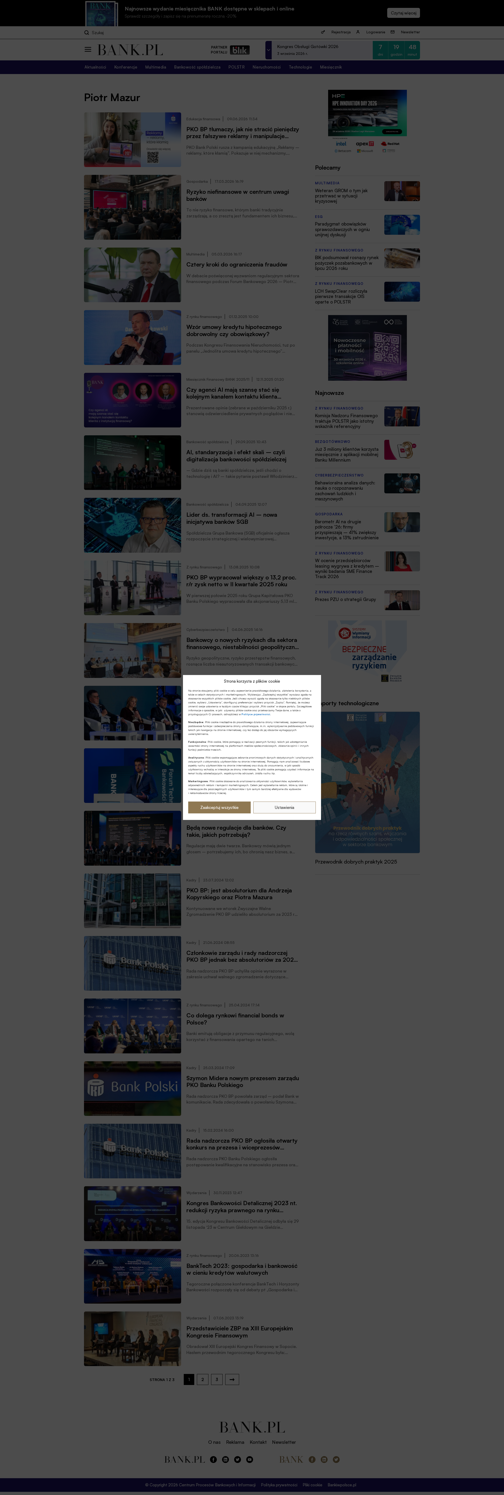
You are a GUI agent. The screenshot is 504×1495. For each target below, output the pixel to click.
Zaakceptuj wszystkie (219, 807)
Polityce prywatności (256, 714)
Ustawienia (284, 807)
